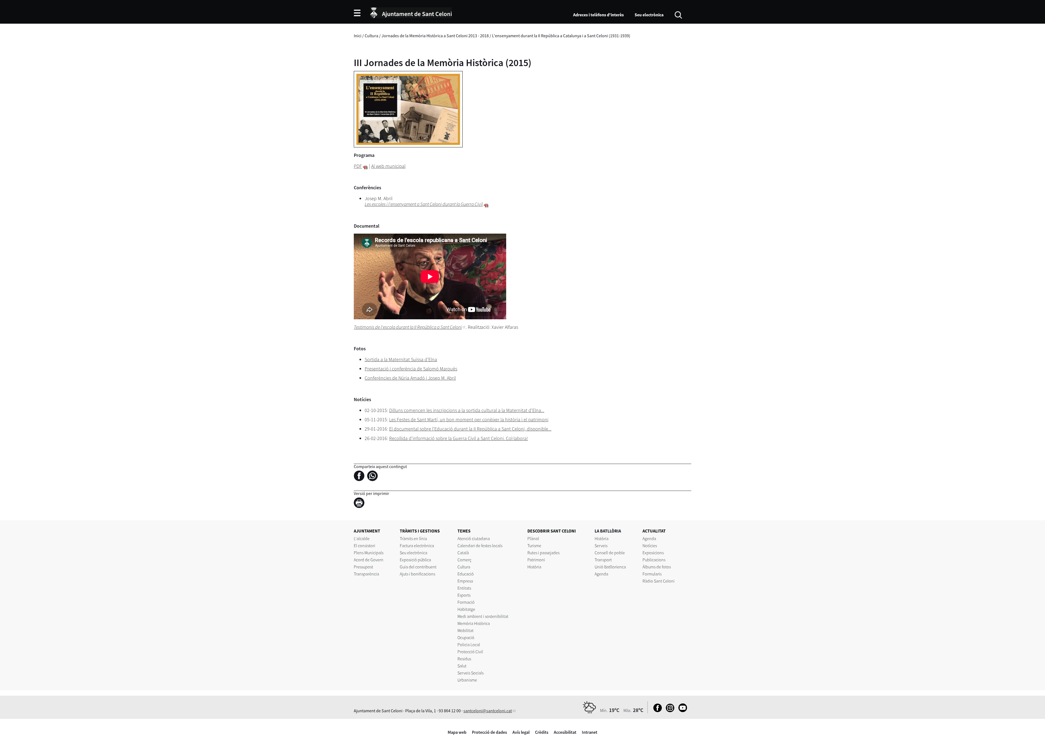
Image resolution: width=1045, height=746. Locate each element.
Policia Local (468, 644)
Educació (465, 574)
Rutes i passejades (543, 552)
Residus (464, 658)
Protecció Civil (470, 651)
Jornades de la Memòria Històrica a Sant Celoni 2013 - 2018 (435, 35)
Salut (461, 665)
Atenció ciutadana (473, 538)
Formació (466, 602)
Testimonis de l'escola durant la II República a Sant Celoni (408, 327)
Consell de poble (610, 552)
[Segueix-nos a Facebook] (656, 710)
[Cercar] (678, 14)
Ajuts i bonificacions (417, 574)
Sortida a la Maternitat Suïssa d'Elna (401, 359)
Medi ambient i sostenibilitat (482, 616)
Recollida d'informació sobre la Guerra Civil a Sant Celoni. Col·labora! (458, 438)
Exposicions (653, 552)
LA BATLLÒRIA (608, 531)
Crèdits (541, 732)
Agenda (601, 574)
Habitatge (466, 609)
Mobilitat (465, 630)
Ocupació (465, 637)
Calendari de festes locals (479, 545)
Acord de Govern (368, 559)
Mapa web (457, 732)
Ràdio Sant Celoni (659, 581)
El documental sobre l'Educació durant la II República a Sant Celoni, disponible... (470, 429)
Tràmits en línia (413, 538)
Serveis (601, 545)
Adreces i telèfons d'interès (598, 14)
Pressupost (363, 566)
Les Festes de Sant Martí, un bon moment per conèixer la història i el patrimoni (468, 419)
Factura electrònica (417, 545)
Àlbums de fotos (657, 566)
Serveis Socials (470, 673)
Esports (464, 595)
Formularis (652, 574)
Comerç (464, 559)
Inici (357, 35)
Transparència (366, 574)
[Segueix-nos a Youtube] (681, 710)
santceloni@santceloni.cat (487, 710)
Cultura (371, 35)
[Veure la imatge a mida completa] (408, 109)
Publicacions (654, 559)
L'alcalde (362, 538)
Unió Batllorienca (610, 566)
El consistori (364, 545)
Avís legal (521, 732)
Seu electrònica (649, 14)
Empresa (465, 581)
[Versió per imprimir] (360, 503)
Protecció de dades (489, 732)
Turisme (534, 545)
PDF (358, 166)
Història (534, 566)
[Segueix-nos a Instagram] (669, 710)
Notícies (650, 545)
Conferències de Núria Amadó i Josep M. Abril (410, 378)
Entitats (464, 588)
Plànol (533, 538)
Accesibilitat (565, 732)
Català (463, 552)
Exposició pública (415, 559)
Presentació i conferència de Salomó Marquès (411, 369)
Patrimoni (536, 559)
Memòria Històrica (473, 623)
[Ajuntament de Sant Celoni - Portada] (411, 12)
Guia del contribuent (418, 566)
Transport (603, 559)
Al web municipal (388, 166)
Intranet (589, 732)
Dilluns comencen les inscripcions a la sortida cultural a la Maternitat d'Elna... (466, 410)
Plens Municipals (368, 552)
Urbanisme (467, 680)
